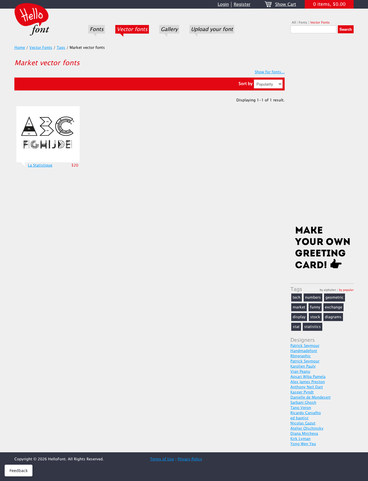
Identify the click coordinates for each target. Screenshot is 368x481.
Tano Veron (300, 408)
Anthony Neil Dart (306, 387)
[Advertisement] (322, 131)
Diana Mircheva (304, 433)
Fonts (96, 29)
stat (296, 327)
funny (315, 307)
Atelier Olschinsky (306, 428)
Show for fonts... (270, 72)
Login (223, 4)
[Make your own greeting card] (322, 249)
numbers (313, 297)
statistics (312, 327)
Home (19, 48)
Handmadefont (303, 351)
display (299, 317)
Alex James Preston (307, 382)
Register (242, 4)
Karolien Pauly (303, 366)
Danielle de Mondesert (310, 397)
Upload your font (212, 29)
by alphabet (328, 290)
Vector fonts (132, 29)
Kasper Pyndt (302, 392)
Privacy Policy (190, 459)
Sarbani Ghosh (303, 402)
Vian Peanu (300, 371)
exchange (333, 307)
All (294, 22)
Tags (61, 48)
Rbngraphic (300, 356)
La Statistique (40, 165)
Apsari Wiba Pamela (307, 377)
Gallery (169, 29)
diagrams (333, 317)
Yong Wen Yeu (303, 444)
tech (296, 297)
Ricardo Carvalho (305, 413)
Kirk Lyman (300, 439)
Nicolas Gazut (302, 423)
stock (315, 317)
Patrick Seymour (304, 346)
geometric (334, 297)
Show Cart (285, 4)
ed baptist (299, 418)
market (299, 307)
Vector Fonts (320, 22)
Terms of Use (162, 459)
